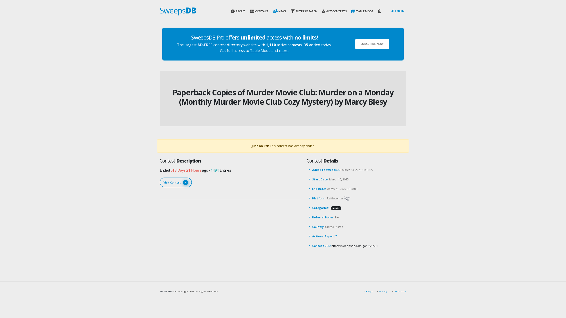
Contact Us (399, 291)
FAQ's (369, 291)
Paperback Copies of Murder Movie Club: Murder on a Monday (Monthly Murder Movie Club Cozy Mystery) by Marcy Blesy (283, 97)
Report (330, 236)
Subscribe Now (372, 44)
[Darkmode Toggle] (380, 11)
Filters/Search (306, 11)
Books (336, 208)
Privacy (382, 291)
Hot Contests (336, 11)
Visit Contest (172, 182)
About (240, 11)
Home (274, 85)
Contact (261, 11)
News (282, 11)
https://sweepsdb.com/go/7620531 (354, 246)
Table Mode (364, 11)
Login (399, 11)
